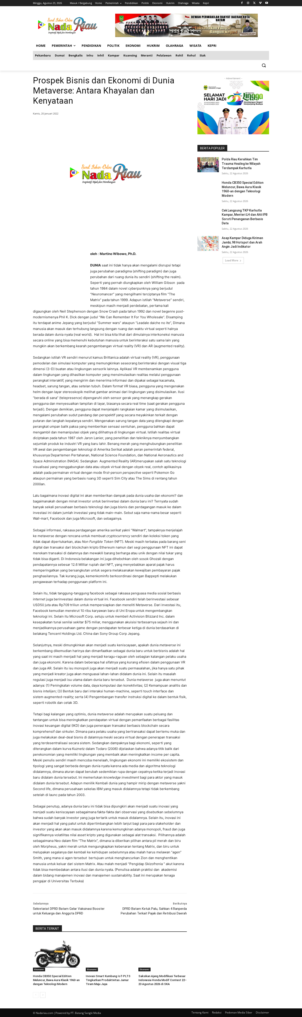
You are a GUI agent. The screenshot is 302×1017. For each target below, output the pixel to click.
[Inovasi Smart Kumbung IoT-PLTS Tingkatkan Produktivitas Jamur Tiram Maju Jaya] (110, 954)
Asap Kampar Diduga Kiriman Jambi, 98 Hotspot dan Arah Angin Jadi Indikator (242, 242)
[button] (263, 65)
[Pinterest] (86, 124)
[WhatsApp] (96, 124)
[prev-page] (35, 995)
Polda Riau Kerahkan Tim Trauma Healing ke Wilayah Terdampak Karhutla (241, 163)
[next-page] (43, 995)
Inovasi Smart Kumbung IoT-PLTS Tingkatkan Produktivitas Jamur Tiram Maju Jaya (108, 980)
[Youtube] (266, 3)
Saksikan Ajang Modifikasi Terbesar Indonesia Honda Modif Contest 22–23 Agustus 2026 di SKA (162, 980)
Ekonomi (39, 969)
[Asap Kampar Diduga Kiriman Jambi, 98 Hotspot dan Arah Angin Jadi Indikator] (208, 243)
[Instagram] (248, 3)
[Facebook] (242, 3)
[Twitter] (254, 3)
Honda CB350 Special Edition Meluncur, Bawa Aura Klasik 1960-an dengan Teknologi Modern (56, 980)
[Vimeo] (260, 3)
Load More (231, 260)
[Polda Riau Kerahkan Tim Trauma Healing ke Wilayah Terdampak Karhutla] (208, 164)
